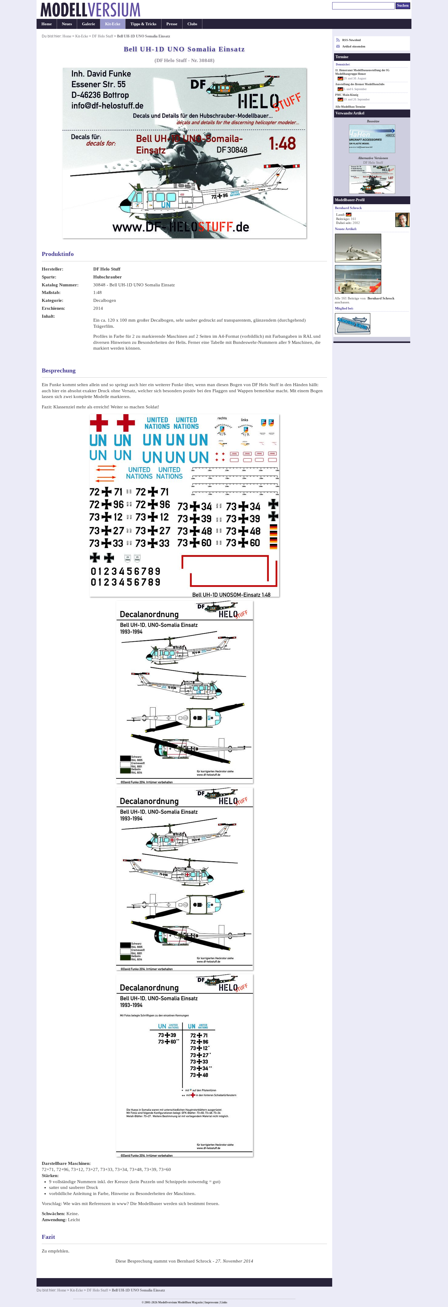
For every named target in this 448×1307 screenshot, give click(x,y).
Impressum (211, 1302)
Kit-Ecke (112, 24)
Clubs (192, 24)
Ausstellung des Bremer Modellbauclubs (360, 84)
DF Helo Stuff (102, 36)
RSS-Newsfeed (351, 40)
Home (46, 24)
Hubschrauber (107, 276)
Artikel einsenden (353, 46)
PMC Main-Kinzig (346, 94)
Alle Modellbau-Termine (350, 106)
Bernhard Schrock (381, 298)
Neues (67, 24)
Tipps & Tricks (143, 24)
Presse (171, 24)
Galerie (88, 24)
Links (223, 1302)
